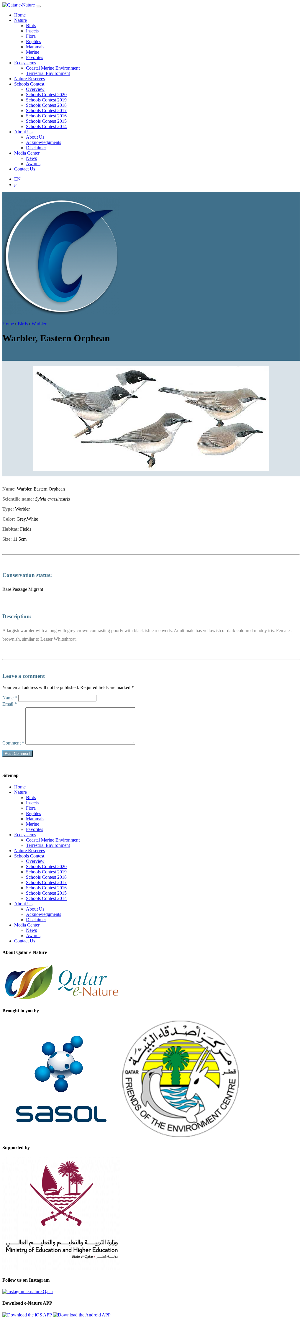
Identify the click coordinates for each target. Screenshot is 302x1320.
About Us (23, 131)
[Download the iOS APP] (27, 1314)
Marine (32, 52)
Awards (33, 163)
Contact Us (24, 168)
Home (20, 14)
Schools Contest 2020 (46, 94)
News (31, 158)
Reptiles (33, 41)
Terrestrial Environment (48, 73)
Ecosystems (25, 62)
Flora (31, 36)
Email (9, 703)
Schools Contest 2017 (46, 110)
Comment (13, 742)
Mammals (35, 46)
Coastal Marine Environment (53, 67)
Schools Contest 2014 (46, 126)
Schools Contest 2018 (46, 105)
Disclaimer (36, 147)
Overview (35, 89)
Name (9, 697)
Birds (31, 25)
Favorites (34, 57)
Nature (20, 20)
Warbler (39, 323)
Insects (32, 30)
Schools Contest (29, 83)
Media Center (27, 152)
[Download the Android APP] (82, 1314)
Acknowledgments (43, 142)
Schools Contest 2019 (46, 99)
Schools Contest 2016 (46, 115)
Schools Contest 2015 (46, 121)
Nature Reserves (29, 78)
